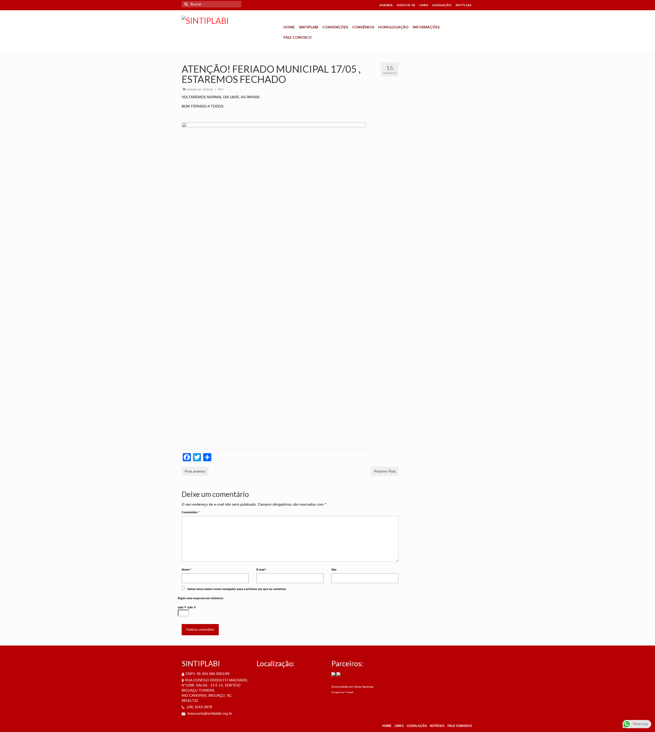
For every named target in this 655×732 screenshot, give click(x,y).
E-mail (261, 569)
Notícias (208, 89)
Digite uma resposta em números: (201, 598)
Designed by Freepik (342, 692)
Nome (186, 569)
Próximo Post (385, 471)
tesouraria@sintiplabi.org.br (209, 713)
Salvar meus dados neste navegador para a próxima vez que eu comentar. (236, 589)
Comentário (190, 512)
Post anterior (195, 471)
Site (333, 569)
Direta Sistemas (364, 686)
